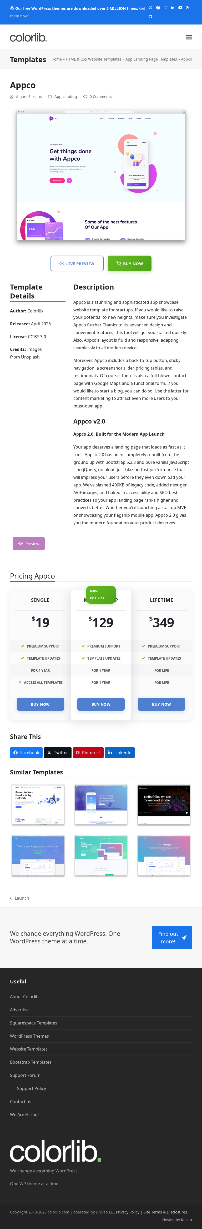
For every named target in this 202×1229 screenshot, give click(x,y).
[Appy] (101, 805)
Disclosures (177, 1212)
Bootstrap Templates (31, 1062)
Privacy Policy (127, 1212)
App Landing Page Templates (151, 59)
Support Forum (25, 1075)
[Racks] (164, 856)
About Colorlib (24, 996)
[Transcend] (164, 805)
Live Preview (80, 263)
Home (57, 59)
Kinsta (186, 1219)
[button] (189, 37)
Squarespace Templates (33, 1023)
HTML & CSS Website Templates (94, 59)
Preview (32, 543)
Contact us (20, 1101)
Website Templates (29, 1049)
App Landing (65, 96)
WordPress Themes (29, 1036)
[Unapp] (38, 856)
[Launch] (38, 805)
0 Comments (101, 96)
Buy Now (133, 263)
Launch (19, 898)
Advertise (19, 1010)
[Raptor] (101, 856)
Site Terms (153, 1212)
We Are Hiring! (24, 1114)
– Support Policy (30, 1088)
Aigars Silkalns (29, 96)
